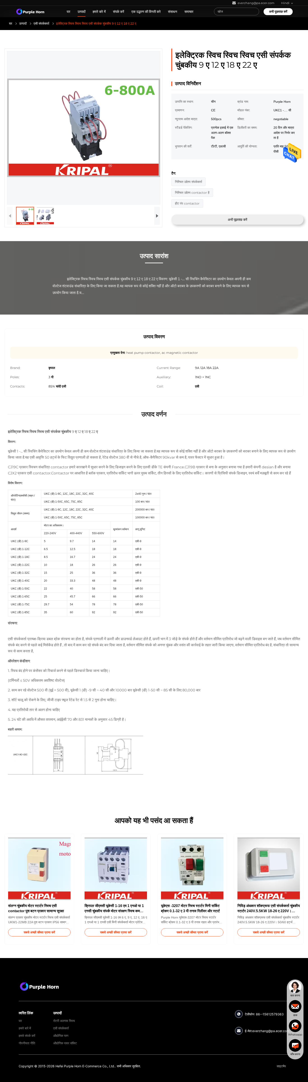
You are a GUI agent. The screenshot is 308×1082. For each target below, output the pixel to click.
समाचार (188, 11)
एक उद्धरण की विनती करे (146, 11)
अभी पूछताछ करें (278, 11)
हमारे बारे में (99, 11)
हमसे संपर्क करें (27, 1036)
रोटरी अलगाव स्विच (64, 1021)
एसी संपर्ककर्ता (41, 23)
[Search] (254, 11)
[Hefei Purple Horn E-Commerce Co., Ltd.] (39, 986)
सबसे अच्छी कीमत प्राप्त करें (39, 932)
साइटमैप (281, 1066)
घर (68, 11)
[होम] (30, 11)
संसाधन (172, 11)
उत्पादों (81, 11)
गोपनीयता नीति (27, 1043)
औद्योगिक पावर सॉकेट (65, 1043)
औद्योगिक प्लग (60, 1036)
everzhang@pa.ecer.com (270, 1031)
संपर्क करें (118, 11)
